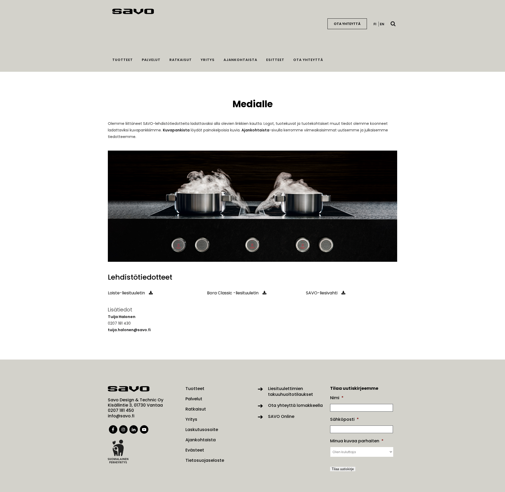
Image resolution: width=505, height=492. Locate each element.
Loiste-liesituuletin (126, 293)
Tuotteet (194, 389)
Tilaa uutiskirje (343, 469)
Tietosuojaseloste (204, 460)
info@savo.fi (121, 416)
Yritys (191, 419)
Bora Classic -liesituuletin (233, 293)
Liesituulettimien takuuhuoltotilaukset (290, 391)
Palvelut (193, 399)
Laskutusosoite (201, 430)
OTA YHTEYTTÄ (347, 23)
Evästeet (194, 450)
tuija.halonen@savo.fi (129, 329)
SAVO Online (281, 416)
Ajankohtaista (255, 130)
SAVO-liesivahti (321, 293)
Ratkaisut (195, 409)
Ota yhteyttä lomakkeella (295, 405)
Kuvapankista (176, 130)
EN (382, 24)
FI (374, 24)
